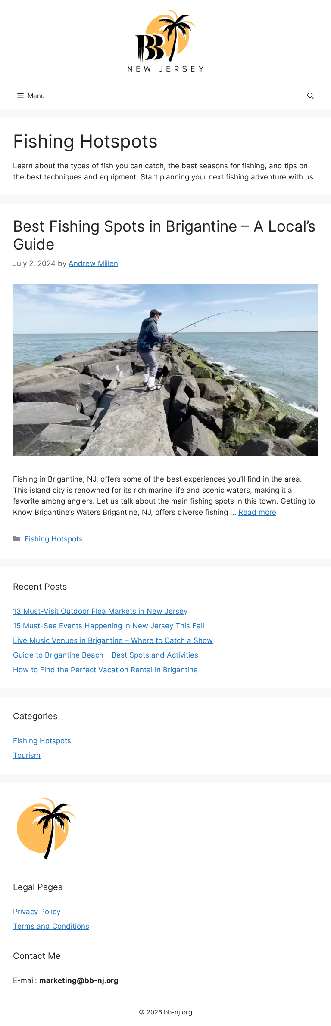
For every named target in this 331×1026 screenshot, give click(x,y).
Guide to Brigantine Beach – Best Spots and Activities (105, 655)
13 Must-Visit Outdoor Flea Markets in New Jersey (100, 611)
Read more (257, 512)
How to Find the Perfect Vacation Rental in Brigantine (105, 669)
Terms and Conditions (51, 926)
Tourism (27, 755)
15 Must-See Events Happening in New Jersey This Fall (108, 625)
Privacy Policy (36, 911)
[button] (310, 96)
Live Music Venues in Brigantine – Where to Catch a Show (113, 640)
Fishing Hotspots (54, 539)
